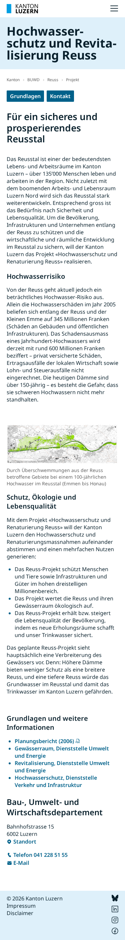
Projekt (72, 79)
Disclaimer (20, 913)
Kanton (13, 79)
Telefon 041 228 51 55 (40, 855)
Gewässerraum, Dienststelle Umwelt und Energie (62, 752)
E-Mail (21, 862)
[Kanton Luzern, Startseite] (22, 8)
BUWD (33, 79)
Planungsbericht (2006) (44, 741)
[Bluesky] (115, 899)
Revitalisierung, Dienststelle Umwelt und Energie (62, 766)
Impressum (21, 905)
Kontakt (60, 96)
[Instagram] (115, 921)
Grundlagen (25, 96)
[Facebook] (115, 932)
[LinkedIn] (115, 910)
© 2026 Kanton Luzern (35, 898)
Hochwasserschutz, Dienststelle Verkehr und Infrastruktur (56, 781)
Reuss (52, 79)
